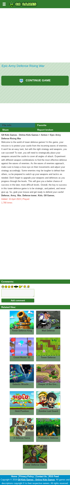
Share (5, 129)
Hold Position (22, 411)
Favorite (41, 125)
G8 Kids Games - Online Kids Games (19, 135)
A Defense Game (22, 438)
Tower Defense (48, 357)
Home (14, 476)
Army (13, 195)
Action (44, 135)
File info (6, 125)
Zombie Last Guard (48, 411)
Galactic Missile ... (22, 384)
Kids (40, 195)
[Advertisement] (35, 45)
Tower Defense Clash (35, 465)
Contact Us (41, 476)
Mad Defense (48, 330)
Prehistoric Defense (48, 438)
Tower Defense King (22, 330)
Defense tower (29, 195)
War (19, 195)
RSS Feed (54, 476)
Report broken (45, 129)
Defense (5, 195)
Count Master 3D (22, 357)
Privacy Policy (26, 476)
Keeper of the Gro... (48, 384)
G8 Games (49, 195)
